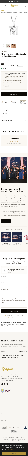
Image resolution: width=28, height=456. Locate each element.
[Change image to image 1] (3, 46)
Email (2, 283)
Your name (3, 276)
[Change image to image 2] (8, 46)
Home (2, 10)
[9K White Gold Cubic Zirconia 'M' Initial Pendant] (14, 28)
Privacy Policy (5, 326)
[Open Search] (4, 5)
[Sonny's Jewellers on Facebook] (2, 384)
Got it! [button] (14, 453)
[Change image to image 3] (13, 46)
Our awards (17, 221)
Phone (5, 289)
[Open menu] (2, 5)
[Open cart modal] (25, 5)
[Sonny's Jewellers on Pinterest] (4, 384)
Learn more (20, 65)
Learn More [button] (10, 449)
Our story (6, 221)
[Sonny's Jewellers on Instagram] (7, 384)
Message (3, 296)
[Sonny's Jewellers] (14, 5)
